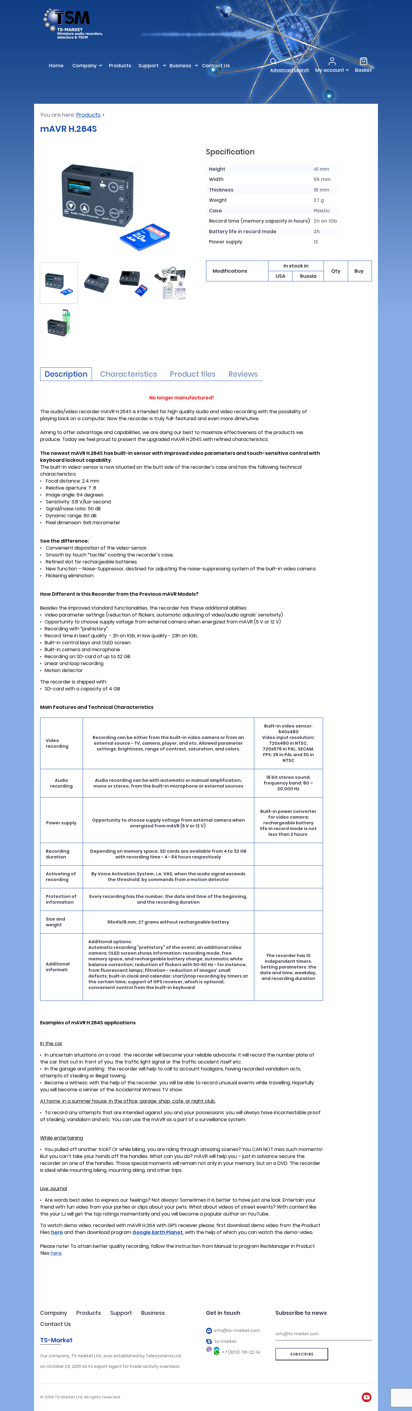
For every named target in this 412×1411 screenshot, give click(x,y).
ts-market (225, 1341)
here (56, 1253)
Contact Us (55, 1324)
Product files (193, 374)
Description (66, 374)
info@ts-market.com (237, 1330)
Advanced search (289, 70)
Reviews (243, 374)
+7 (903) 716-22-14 (241, 1352)
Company (53, 1313)
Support (121, 1313)
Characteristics (128, 374)
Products (88, 115)
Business (153, 1313)
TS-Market (56, 1340)
